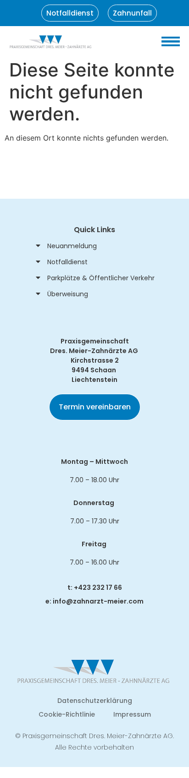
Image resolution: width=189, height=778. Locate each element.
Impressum (132, 714)
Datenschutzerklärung (94, 700)
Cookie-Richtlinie (67, 714)
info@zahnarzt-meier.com (98, 601)
